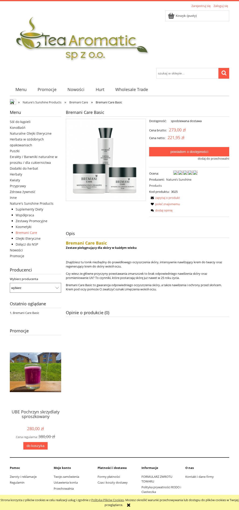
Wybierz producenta (24, 279)
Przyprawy (18, 186)
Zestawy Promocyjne (31, 221)
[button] (164, 198)
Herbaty (16, 174)
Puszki (15, 151)
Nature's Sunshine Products (31, 203)
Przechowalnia (64, 488)
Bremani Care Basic (26, 313)
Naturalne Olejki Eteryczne (31, 133)
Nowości (16, 250)
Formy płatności (109, 477)
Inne (13, 197)
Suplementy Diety (29, 209)
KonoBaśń (17, 127)
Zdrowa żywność (22, 192)
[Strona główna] (82, 38)
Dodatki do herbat (24, 168)
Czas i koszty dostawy (113, 482)
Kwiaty (15, 180)
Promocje (17, 256)
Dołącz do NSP (27, 244)
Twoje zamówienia (66, 477)
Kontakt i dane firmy (199, 477)
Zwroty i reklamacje (23, 477)
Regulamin (17, 482)
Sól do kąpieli (20, 122)
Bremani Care (26, 232)
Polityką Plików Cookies (107, 500)
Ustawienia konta (66, 482)
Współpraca (25, 215)
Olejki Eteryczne (28, 238)
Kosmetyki (24, 227)
